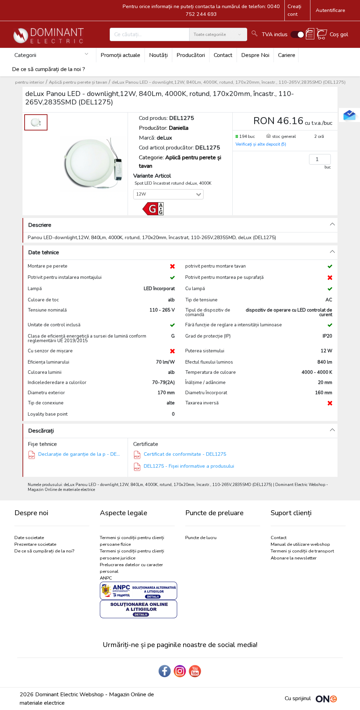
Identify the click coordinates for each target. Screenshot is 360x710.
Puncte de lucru (201, 538)
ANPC (106, 578)
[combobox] (171, 194)
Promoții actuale (120, 55)
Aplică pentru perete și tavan (78, 82)
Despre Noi (255, 55)
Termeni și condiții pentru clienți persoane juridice (132, 554)
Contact (223, 55)
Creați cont (294, 10)
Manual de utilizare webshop (300, 544)
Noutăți (158, 55)
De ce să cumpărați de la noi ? (48, 69)
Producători (190, 55)
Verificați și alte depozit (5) (261, 144)
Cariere (286, 55)
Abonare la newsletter (294, 558)
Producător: (163, 128)
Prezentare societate (35, 544)
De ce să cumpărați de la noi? (44, 551)
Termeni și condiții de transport (302, 551)
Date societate (29, 538)
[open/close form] (349, 115)
